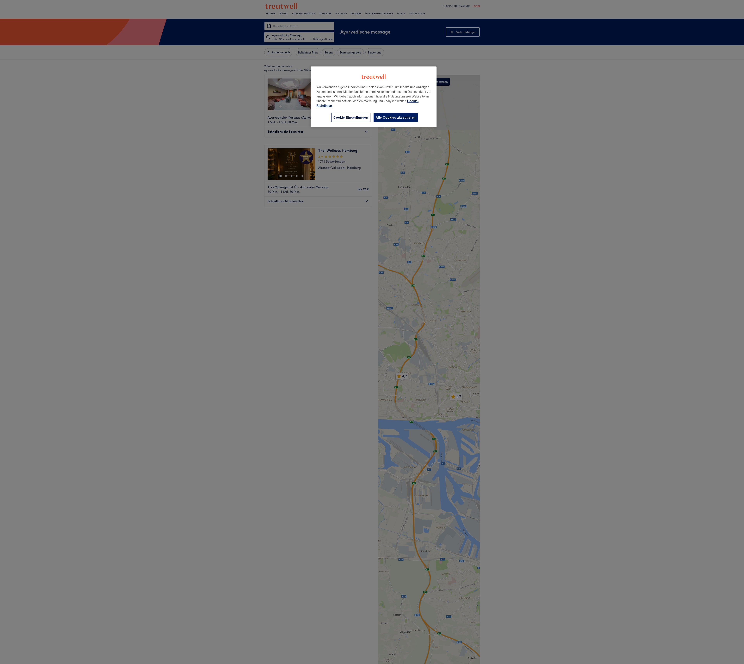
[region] (374, 96)
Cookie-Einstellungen (350, 117)
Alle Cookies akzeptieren (396, 117)
